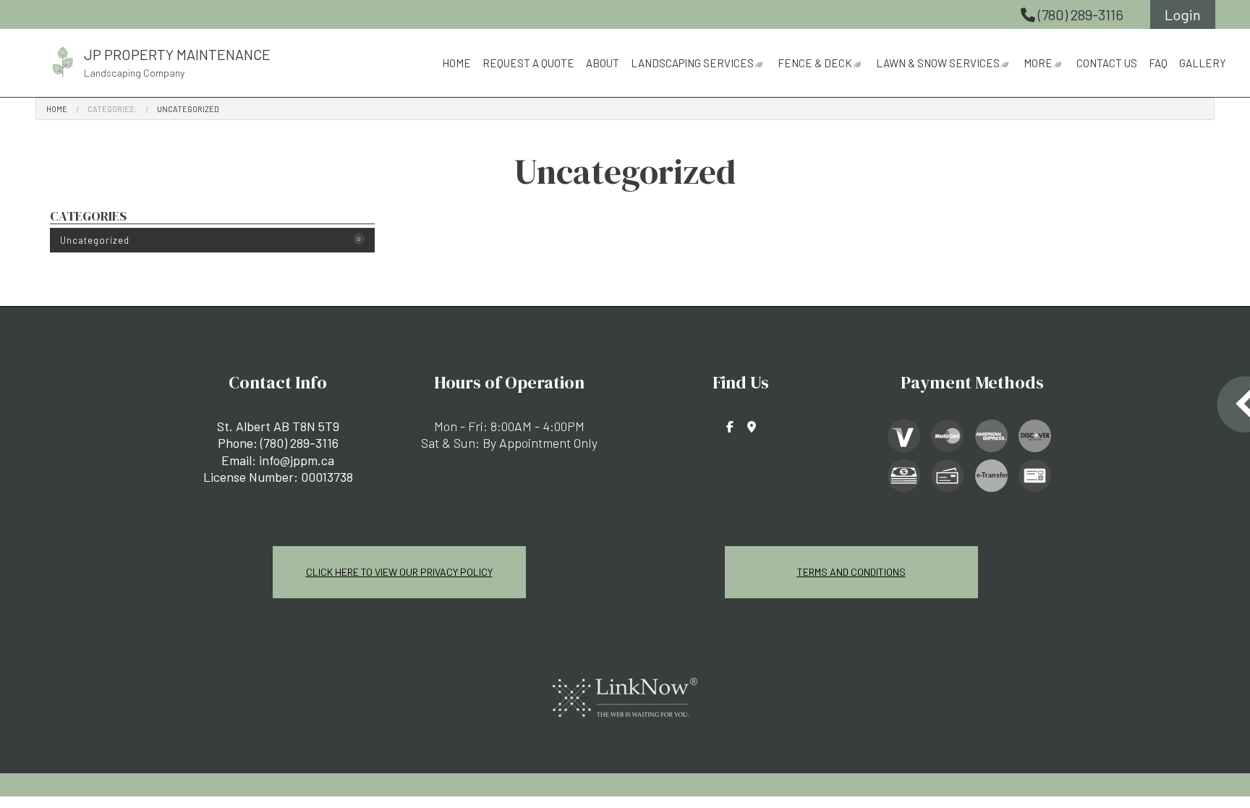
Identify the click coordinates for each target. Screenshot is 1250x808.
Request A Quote (528, 62)
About (602, 62)
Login (1183, 14)
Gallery (1202, 62)
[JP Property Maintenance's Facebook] (730, 426)
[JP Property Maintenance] (63, 60)
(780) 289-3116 (1080, 14)
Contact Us (1106, 62)
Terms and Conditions (851, 572)
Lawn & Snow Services (938, 62)
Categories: (112, 109)
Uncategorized (188, 109)
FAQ (1158, 62)
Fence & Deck (815, 62)
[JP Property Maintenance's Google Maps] (751, 426)
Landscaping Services (692, 62)
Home (456, 62)
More (1038, 62)
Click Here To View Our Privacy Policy (399, 572)
